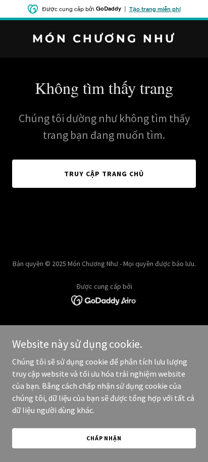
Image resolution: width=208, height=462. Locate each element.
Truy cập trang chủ (104, 173)
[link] (104, 39)
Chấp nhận (104, 438)
